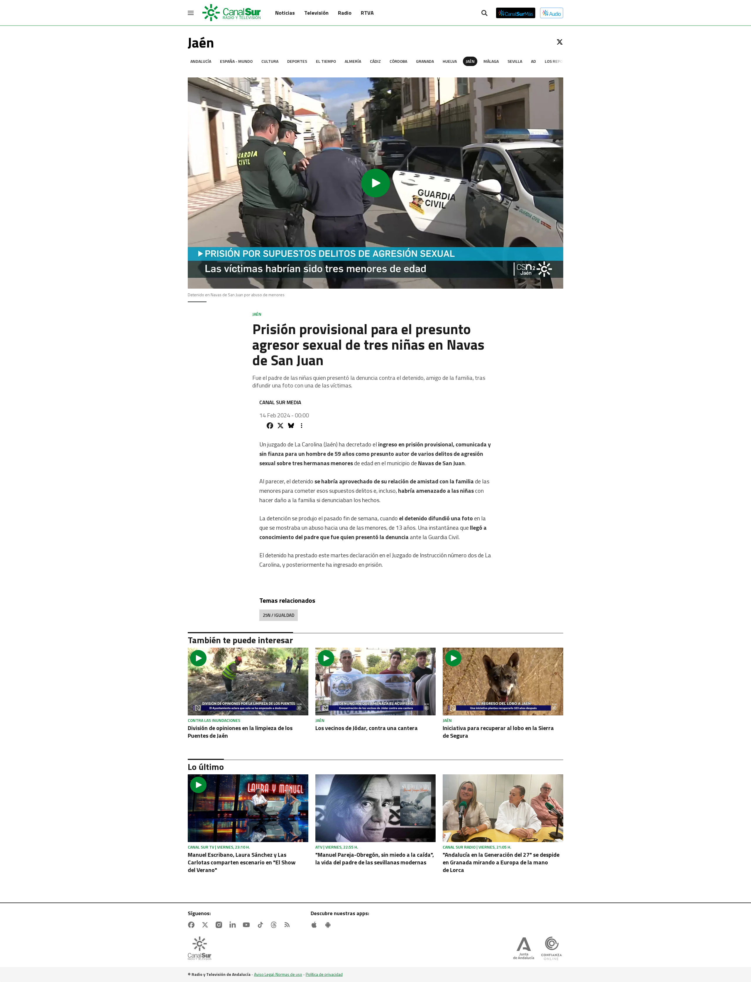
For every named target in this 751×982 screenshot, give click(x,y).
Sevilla (515, 61)
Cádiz (375, 61)
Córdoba (398, 61)
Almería (353, 61)
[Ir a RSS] (288, 924)
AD (533, 61)
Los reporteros (561, 61)
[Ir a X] (559, 41)
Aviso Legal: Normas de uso (278, 974)
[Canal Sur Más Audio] (551, 13)
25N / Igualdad (278, 615)
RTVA (367, 12)
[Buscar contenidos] (484, 13)
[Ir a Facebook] (192, 924)
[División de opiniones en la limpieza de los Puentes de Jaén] (248, 681)
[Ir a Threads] (274, 924)
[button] (375, 183)
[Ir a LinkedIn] (234, 924)
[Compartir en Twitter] (280, 425)
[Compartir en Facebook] (269, 425)
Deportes (297, 61)
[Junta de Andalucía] (523, 949)
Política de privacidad (324, 974)
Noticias (285, 12)
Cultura (269, 61)
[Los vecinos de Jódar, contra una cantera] (375, 681)
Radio (344, 12)
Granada (425, 61)
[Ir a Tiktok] (261, 924)
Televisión (316, 12)
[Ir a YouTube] (247, 924)
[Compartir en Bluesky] (291, 425)
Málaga (491, 61)
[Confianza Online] (551, 949)
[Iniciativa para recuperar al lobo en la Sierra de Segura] (503, 681)
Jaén (470, 61)
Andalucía (200, 61)
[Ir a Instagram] (220, 924)
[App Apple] (315, 924)
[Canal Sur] (231, 13)
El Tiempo (326, 61)
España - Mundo (236, 61)
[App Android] (329, 924)
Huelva (450, 61)
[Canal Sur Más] (515, 13)
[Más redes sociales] (301, 425)
